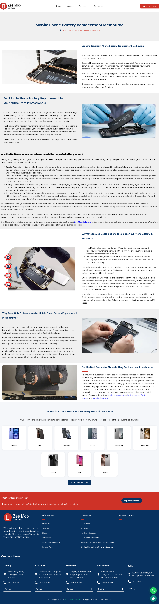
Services (82, 6)
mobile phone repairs (116, 395)
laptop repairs (133, 395)
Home (58, 6)
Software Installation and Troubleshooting (98, 542)
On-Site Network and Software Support (97, 547)
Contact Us (98, 6)
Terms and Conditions (51, 542)
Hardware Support (88, 533)
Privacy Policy (47, 547)
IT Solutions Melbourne (90, 538)
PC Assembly (86, 528)
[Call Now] (153, 590)
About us (70, 6)
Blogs (44, 533)
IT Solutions (85, 524)
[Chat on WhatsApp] (153, 598)
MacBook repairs (100, 398)
